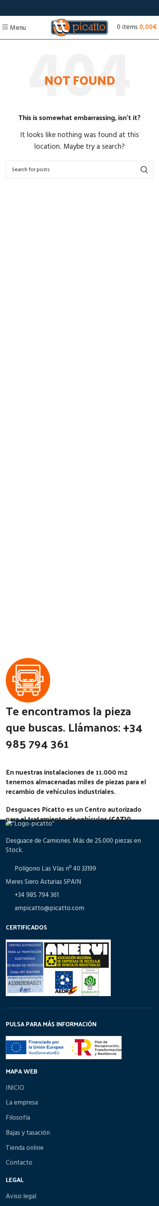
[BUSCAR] (144, 170)
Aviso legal (21, 1196)
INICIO (15, 1088)
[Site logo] (79, 27)
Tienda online (25, 1148)
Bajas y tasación (28, 1133)
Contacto (19, 1163)
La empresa (22, 1103)
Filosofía (18, 1118)
